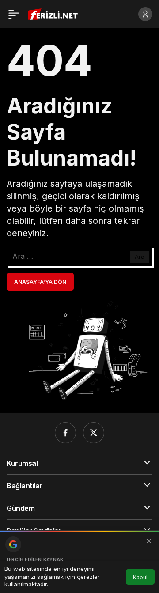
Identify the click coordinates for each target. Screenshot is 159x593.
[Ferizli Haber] (55, 13)
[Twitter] (93, 432)
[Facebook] (65, 432)
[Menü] (14, 14)
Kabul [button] (140, 577)
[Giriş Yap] (145, 14)
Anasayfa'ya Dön (40, 282)
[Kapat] (149, 541)
